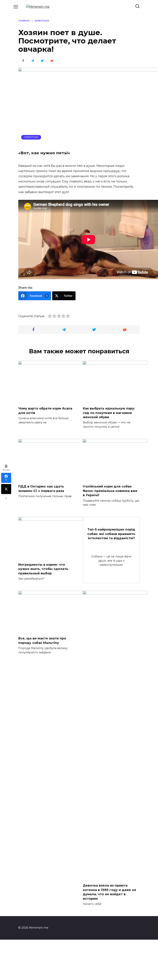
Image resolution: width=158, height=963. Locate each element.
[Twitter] (6, 489)
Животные (31, 137)
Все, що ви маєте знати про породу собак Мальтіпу (42, 640)
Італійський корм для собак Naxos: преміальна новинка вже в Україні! (110, 491)
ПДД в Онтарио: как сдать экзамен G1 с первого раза (41, 489)
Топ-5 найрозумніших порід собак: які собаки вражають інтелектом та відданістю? (111, 534)
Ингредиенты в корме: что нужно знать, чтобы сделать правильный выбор (43, 569)
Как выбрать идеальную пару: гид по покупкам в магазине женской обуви (109, 413)
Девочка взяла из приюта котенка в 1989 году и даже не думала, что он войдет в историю (109, 892)
